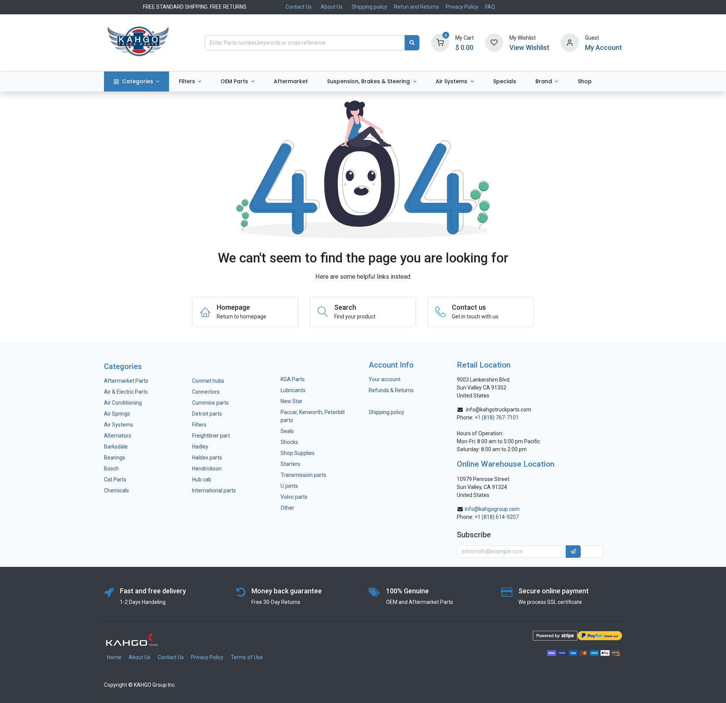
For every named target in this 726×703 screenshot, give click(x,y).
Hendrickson (207, 469)
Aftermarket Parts (126, 381)
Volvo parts (294, 497)
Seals (287, 431)
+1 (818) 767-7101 (497, 417)
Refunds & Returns (391, 390)
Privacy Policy (462, 7)
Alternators (117, 436)
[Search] (412, 42)
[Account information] (570, 42)
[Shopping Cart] (440, 42)
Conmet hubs (208, 381)
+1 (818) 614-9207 (497, 517)
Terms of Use (247, 657)
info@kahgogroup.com (492, 509)
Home (114, 657)
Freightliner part (211, 436)
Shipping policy (369, 7)
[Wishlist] (494, 42)
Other (287, 508)
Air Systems (118, 425)
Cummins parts (210, 403)
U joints (290, 486)
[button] (573, 551)
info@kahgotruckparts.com (498, 410)
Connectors (206, 392)
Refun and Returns (416, 7)
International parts (214, 490)
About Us (332, 7)
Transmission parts (303, 475)
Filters (199, 425)
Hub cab (201, 479)
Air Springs (117, 414)
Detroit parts (207, 414)
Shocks (289, 442)
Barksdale (116, 447)
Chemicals (116, 490)
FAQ (490, 7)
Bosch (111, 469)
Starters (290, 464)
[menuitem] (136, 81)
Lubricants (293, 390)
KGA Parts (293, 379)
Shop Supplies (298, 453)
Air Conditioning (123, 403)
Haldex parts (207, 458)
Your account (384, 379)
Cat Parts (115, 479)
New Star (291, 401)
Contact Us (298, 7)
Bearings (114, 458)
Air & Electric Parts (126, 392)
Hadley (200, 447)
